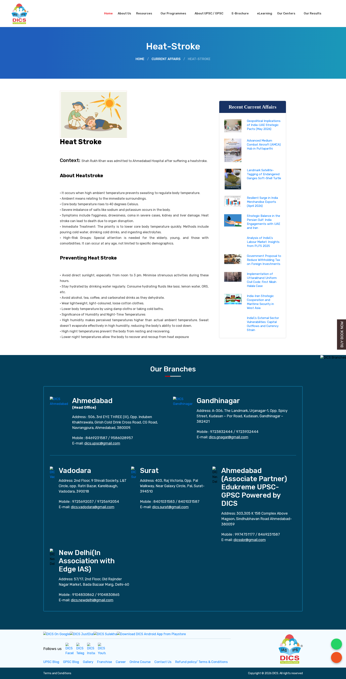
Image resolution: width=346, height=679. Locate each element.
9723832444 (221, 432)
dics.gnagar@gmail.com (228, 437)
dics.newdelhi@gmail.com (92, 600)
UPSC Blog (51, 662)
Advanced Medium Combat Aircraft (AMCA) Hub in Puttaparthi (264, 144)
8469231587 (96, 438)
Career (121, 662)
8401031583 (164, 501)
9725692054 (108, 501)
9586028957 (122, 438)
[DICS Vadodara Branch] (52, 473)
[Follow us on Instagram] (91, 649)
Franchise (104, 662)
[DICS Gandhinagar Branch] (183, 401)
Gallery (88, 662)
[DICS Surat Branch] (133, 473)
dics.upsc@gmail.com (102, 443)
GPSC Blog (71, 662)
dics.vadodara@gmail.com (92, 507)
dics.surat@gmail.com (170, 507)
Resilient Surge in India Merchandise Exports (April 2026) (262, 202)
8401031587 (188, 501)
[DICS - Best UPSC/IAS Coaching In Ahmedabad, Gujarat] (290, 648)
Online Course (140, 662)
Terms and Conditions (57, 673)
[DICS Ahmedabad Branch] (59, 401)
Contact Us (162, 662)
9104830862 (83, 594)
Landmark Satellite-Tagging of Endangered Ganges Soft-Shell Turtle (264, 174)
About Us (124, 13)
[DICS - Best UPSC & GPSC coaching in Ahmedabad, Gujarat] (23, 13)
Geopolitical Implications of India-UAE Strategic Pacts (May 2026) (264, 125)
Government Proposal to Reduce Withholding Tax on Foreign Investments (264, 260)
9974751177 (245, 534)
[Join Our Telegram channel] (80, 649)
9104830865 (109, 594)
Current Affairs (166, 59)
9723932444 (247, 432)
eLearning (264, 13)
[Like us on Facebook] (69, 649)
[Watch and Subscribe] (102, 649)
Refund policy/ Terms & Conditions (201, 662)
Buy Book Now (342, 334)
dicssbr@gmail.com (249, 540)
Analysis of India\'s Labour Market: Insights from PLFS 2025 (263, 242)
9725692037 (83, 501)
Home (108, 13)
